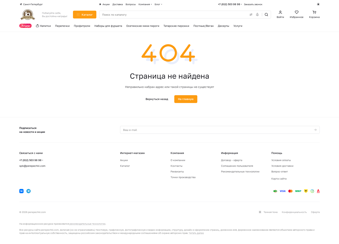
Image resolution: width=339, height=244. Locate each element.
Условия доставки (282, 165)
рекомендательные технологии (87, 223)
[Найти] (266, 14)
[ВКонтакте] (21, 191)
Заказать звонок (253, 4)
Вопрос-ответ (279, 171)
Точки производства (183, 177)
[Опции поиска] (250, 14)
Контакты (176, 165)
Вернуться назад (157, 99)
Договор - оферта (231, 160)
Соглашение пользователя (237, 165)
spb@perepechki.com (32, 165)
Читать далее (196, 233)
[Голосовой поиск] (258, 14)
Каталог (125, 165)
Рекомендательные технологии (240, 171)
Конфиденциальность (294, 212)
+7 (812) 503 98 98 (229, 4)
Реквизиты (177, 171)
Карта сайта (279, 178)
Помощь (276, 152)
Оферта (315, 212)
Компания (177, 152)
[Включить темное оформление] (318, 4)
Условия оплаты (281, 160)
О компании (178, 160)
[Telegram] (28, 191)
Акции (124, 160)
